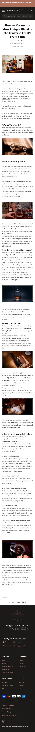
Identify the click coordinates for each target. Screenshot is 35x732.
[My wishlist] (28, 10)
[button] (3, 10)
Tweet (12, 602)
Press (20, 688)
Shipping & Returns (8, 666)
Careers (21, 685)
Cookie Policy (6, 712)
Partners (21, 660)
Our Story (21, 682)
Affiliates (21, 663)
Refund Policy (6, 669)
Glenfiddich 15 (12, 176)
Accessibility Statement (9, 715)
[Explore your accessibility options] (3, 721)
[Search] (5, 16)
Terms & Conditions (8, 705)
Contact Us (5, 663)
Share (18, 602)
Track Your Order (7, 673)
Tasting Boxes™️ (7, 685)
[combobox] (17, 16)
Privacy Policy (6, 708)
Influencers (22, 666)
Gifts (3, 688)
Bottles (4, 682)
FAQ (3, 660)
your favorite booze (9, 132)
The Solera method (17, 229)
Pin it (24, 602)
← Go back (5, 597)
